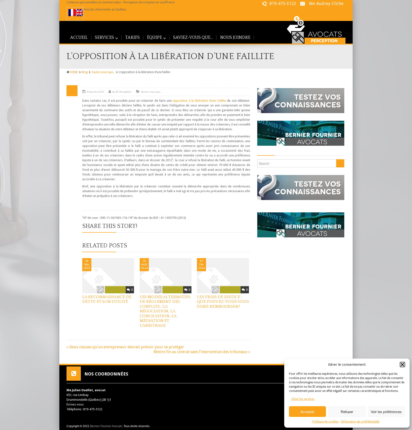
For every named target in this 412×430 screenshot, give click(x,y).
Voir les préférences (386, 411)
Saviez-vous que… (193, 37)
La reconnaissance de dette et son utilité (107, 299)
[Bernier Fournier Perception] (313, 29)
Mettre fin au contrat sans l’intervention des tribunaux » (202, 352)
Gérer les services (302, 399)
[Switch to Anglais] (79, 12)
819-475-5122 (282, 3)
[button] (402, 364)
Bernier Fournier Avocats (106, 426)
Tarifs (132, 37)
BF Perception (123, 91)
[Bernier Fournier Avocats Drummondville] (300, 131)
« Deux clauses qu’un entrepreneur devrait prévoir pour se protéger (125, 347)
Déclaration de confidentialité (360, 421)
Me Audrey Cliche (326, 3)
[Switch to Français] (72, 12)
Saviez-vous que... (103, 72)
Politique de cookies (325, 421)
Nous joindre (235, 37)
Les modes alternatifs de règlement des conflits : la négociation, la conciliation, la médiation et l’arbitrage (165, 311)
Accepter (307, 411)
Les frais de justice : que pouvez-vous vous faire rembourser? (223, 302)
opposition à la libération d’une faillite (199, 100)
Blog (85, 72)
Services (104, 37)
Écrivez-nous (75, 404)
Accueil (79, 37)
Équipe (154, 37)
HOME (74, 72)
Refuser (347, 411)
